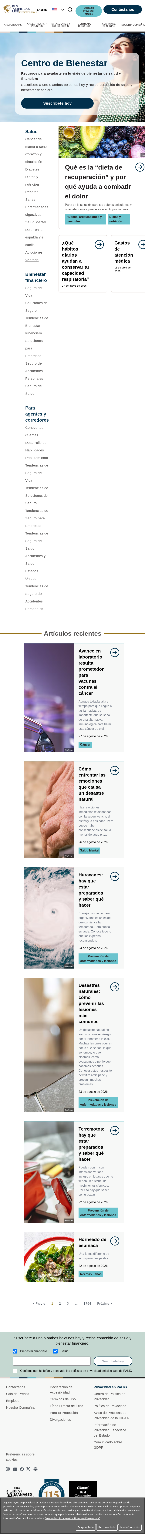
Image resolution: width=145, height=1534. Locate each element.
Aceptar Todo (86, 1527)
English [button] (42, 9)
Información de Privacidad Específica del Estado (110, 1430)
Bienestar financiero (33, 1351)
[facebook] (22, 1469)
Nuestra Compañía (20, 1407)
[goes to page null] (138, 167)
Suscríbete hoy (57, 103)
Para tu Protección (64, 1413)
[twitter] (28, 1469)
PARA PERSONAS (12, 25)
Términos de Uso (63, 1399)
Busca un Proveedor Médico (88, 11)
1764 (87, 1303)
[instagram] (8, 1469)
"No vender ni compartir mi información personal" (72, 1518)
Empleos (12, 1401)
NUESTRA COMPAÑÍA (133, 25)
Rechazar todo (107, 1527)
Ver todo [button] (32, 260)
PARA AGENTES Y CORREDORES (60, 24)
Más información (130, 1527)
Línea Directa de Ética (66, 1406)
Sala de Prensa (17, 1394)
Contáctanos (122, 9)
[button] (58, 10)
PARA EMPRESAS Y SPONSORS (36, 24)
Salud (65, 1351)
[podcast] (35, 1469)
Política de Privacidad (110, 1406)
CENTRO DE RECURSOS (84, 24)
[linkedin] (15, 1469)
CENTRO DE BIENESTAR (109, 24)
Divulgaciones (60, 1419)
